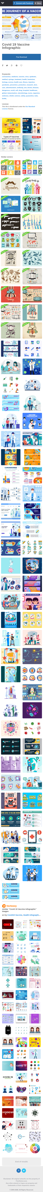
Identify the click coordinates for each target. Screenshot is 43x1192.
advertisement (11, 87)
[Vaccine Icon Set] (32, 349)
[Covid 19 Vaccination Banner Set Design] (32, 584)
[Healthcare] (32, 837)
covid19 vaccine (14, 915)
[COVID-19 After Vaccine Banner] (32, 511)
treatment (18, 79)
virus (27, 76)
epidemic (33, 76)
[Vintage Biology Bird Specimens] (32, 258)
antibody (20, 87)
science (17, 96)
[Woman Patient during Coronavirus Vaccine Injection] (10, 367)
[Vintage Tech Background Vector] (10, 294)
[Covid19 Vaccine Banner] (10, 403)
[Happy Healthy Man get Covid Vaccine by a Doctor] (32, 566)
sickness (5, 96)
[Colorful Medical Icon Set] (10, 168)
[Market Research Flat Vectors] (10, 204)
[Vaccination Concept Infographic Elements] (10, 584)
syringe (11, 79)
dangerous (6, 90)
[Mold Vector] (32, 728)
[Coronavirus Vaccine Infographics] (10, 475)
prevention (14, 85)
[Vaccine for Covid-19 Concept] (32, 764)
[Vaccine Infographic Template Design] (32, 475)
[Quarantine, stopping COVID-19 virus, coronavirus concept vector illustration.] (21, 1113)
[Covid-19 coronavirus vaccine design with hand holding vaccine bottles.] (8, 995)
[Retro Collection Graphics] (10, 312)
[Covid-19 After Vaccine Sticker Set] (10, 547)
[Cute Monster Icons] (10, 240)
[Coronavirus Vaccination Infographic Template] (32, 819)
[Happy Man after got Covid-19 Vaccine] (32, 783)
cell (16, 90)
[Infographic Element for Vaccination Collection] (32, 439)
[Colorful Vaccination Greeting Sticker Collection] (10, 783)
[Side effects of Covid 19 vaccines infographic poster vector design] (11, 132)
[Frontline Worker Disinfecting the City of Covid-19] (10, 764)
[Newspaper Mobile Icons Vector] (10, 258)
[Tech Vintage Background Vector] (32, 312)
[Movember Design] (10, 186)
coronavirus (6, 76)
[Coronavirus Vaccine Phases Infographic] (10, 493)
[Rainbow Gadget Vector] (32, 330)
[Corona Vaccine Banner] (10, 457)
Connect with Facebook (24, 3)
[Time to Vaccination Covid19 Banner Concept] (32, 855)
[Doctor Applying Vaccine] (10, 566)
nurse (30, 93)
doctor (29, 87)
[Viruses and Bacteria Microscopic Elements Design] (32, 710)
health (24, 79)
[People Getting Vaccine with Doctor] (10, 439)
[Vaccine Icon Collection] (32, 547)
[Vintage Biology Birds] (10, 276)
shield (11, 96)
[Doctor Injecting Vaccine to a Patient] (32, 385)
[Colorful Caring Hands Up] (32, 186)
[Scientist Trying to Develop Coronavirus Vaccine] (32, 493)
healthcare (33, 90)
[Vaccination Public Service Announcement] (32, 602)
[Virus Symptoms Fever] (10, 692)
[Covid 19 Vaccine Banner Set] (32, 746)
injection (31, 82)
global (4, 93)
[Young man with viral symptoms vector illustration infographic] (8, 948)
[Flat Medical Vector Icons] (32, 168)
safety (23, 96)
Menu (39, 3)
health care (18, 82)
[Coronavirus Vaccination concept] (10, 638)
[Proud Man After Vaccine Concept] (10, 728)
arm (25, 87)
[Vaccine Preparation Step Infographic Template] (32, 421)
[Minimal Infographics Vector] (10, 330)
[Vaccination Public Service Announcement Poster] (10, 620)
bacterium (31, 79)
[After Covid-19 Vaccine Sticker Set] (32, 801)
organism (36, 93)
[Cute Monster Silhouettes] (32, 204)
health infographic (31, 915)
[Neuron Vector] (32, 656)
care (3, 87)
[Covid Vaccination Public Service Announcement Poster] (10, 674)
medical (5, 79)
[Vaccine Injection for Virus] (10, 710)
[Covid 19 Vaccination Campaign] (10, 602)
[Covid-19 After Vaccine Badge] (32, 674)
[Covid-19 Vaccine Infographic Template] (10, 819)
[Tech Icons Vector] (32, 294)
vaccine (21, 76)
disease (35, 87)
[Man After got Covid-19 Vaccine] (10, 656)
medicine (14, 76)
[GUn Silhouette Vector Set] (10, 222)
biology (4, 82)
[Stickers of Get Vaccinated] (32, 620)
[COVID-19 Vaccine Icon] (10, 385)
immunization (12, 93)
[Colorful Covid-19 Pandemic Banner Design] (8, 1101)
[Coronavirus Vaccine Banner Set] (32, 457)
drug (20, 90)
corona (10, 82)
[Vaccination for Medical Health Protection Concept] (10, 837)
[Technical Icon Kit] (32, 240)
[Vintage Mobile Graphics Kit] (32, 276)
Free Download (21, 57)
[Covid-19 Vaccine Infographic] (32, 692)
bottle (4, 98)
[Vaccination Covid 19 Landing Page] (10, 511)
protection (22, 85)
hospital (26, 90)
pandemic (5, 85)
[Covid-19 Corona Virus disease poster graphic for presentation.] (21, 959)
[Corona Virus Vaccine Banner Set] (10, 349)
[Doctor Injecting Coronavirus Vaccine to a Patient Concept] (32, 403)
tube (36, 96)
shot (35, 85)
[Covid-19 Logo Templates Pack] (10, 746)
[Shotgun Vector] (32, 222)
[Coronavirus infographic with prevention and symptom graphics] (21, 1007)
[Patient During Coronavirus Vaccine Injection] (10, 873)
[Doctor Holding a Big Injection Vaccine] (32, 367)
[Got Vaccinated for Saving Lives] (10, 801)
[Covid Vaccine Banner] (32, 529)
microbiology (22, 93)
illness (25, 82)
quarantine (30, 96)
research (30, 85)
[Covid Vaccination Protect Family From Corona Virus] (32, 873)
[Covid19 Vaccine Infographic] (10, 891)
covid (13, 90)
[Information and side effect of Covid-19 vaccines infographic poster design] (32, 128)
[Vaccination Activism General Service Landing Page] (10, 529)
